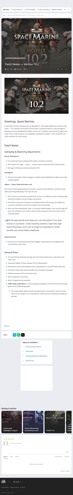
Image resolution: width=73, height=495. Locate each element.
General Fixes (30, 360)
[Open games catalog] (68, 10)
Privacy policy (5, 487)
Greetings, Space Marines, (33, 346)
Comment (19, 69)
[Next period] (68, 422)
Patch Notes (29, 351)
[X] (66, 69)
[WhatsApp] (62, 69)
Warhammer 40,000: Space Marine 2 (17, 15)
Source (6, 326)
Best (11, 456)
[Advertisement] (36, 312)
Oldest (17, 456)
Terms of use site (14, 487)
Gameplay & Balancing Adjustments (36, 356)
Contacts (22, 487)
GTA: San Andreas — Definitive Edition (50, 9)
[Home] (4, 15)
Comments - (65, 471)
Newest (6, 456)
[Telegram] (58, 69)
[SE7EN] (3, 481)
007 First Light (31, 9)
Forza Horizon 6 (18, 9)
